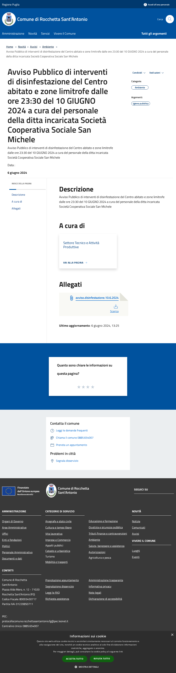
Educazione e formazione (103, 521)
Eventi (136, 557)
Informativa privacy (100, 586)
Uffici (5, 534)
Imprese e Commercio (57, 540)
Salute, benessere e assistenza (106, 546)
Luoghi (136, 551)
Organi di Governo (12, 521)
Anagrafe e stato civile (58, 521)
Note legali (95, 593)
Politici (6, 546)
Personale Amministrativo (17, 552)
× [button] (172, 635)
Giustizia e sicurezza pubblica (106, 527)
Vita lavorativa (53, 534)
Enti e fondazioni (12, 540)
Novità (22, 47)
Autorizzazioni (97, 552)
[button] (88, 667)
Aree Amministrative (14, 527)
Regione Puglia (10, 4)
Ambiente (48, 47)
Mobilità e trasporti (56, 562)
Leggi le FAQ (52, 593)
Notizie (136, 521)
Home (9, 47)
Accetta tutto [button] (74, 658)
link (121, 651)
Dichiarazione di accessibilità (105, 599)
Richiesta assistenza (57, 599)
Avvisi (33, 47)
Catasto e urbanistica (57, 551)
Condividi (137, 73)
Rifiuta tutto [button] (102, 658)
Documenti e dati (12, 558)
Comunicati (138, 527)
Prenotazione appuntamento (62, 580)
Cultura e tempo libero (58, 527)
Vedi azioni (155, 73)
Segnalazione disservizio (59, 586)
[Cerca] (170, 19)
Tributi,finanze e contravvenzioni (108, 533)
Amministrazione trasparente (106, 580)
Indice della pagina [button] (21, 183)
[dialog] (88, 652)
